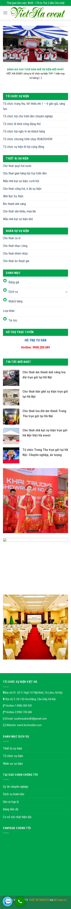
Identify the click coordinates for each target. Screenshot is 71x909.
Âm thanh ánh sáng (14, 204)
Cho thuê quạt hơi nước (17, 166)
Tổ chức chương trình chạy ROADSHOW (27, 139)
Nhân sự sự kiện (13, 763)
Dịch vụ (13, 292)
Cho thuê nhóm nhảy (15, 253)
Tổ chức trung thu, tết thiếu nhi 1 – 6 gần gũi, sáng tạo (34, 106)
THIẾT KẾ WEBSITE (39, 900)
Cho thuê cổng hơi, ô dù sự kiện (22, 189)
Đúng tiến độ (10, 809)
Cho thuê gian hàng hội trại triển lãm (25, 173)
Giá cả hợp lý (11, 802)
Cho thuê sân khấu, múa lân (19, 211)
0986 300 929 (24, 705)
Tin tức (12, 320)
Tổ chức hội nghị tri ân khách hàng (24, 131)
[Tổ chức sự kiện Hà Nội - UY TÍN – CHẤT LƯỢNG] (38, 13)
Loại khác (9, 311)
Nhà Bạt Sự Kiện (13, 196)
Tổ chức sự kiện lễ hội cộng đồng (23, 147)
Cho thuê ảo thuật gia (16, 261)
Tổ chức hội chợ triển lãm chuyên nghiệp (28, 116)
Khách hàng (15, 301)
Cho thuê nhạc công (15, 246)
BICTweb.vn (60, 900)
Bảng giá (13, 282)
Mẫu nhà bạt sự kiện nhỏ (18, 219)
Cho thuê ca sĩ (12, 238)
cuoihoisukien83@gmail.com (30, 718)
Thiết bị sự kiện (12, 748)
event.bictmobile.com (29, 725)
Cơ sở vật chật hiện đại (17, 817)
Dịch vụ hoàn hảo (13, 794)
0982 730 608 (24, 712)
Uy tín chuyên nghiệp (15, 787)
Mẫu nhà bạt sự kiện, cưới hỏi (21, 181)
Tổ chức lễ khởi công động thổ (22, 124)
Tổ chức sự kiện (13, 756)
